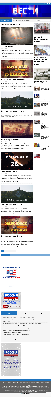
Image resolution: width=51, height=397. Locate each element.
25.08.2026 (4, 81)
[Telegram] (47, 4)
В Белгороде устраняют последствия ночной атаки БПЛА (41, 38)
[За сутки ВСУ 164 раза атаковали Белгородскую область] (37, 113)
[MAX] (50, 4)
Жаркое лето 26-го (9, 171)
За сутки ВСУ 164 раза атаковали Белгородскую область (44, 113)
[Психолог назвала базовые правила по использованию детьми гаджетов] (37, 96)
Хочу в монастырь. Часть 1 (12, 204)
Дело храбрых (7, 46)
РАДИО (12, 18)
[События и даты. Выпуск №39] (42, 74)
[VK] (44, 4)
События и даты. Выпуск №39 (40, 82)
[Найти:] (43, 20)
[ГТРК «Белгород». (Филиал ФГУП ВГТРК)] (25, 16)
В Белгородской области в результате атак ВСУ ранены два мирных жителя (45, 136)
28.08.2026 (4, 48)
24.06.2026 (4, 238)
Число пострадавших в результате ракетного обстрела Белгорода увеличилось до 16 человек (45, 124)
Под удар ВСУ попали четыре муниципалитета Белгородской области (19, 317)
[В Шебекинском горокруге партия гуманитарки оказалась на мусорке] (42, 50)
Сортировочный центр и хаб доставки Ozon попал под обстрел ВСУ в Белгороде (45, 157)
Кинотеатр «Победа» (10, 140)
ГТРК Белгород (4, 18)
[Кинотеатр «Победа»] (17, 129)
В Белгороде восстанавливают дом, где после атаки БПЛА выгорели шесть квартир (22, 323)
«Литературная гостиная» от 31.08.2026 (12, 332)
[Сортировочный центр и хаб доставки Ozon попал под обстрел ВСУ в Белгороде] (37, 156)
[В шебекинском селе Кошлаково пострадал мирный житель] (37, 105)
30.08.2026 (43, 130)
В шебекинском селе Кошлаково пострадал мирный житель (44, 105)
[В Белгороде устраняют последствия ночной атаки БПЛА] (42, 28)
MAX (10, 3)
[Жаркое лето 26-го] (17, 161)
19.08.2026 (4, 141)
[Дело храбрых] (17, 36)
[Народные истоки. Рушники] (17, 69)
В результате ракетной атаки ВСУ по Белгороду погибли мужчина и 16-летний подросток (45, 146)
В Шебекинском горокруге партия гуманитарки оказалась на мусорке (40, 61)
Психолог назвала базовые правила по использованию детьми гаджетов (45, 96)
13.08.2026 (4, 206)
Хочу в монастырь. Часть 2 (12, 111)
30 (11, 251)
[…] (23, 148)
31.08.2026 (43, 90)
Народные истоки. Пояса (11, 236)
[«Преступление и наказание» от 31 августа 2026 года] (37, 88)
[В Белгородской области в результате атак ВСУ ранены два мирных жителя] (37, 135)
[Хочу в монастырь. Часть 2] (17, 100)
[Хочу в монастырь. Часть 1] (17, 194)
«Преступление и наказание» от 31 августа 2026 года (45, 88)
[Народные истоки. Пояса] (17, 225)
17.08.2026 (4, 173)
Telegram (6, 3)
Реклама (25, 18)
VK (1, 3)
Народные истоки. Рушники (13, 79)
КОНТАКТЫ (18, 18)
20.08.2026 (4, 113)
